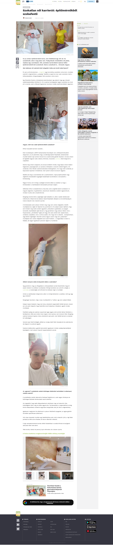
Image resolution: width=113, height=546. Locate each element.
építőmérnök (49, 4)
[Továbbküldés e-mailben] (17, 62)
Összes (86, 23)
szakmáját (26, 290)
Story (51, 521)
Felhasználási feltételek (71, 532)
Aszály (60, 1)
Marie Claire (53, 532)
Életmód (26, 7)
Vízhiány (55, 1)
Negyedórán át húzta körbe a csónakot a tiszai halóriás (85, 83)
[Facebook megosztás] (17, 59)
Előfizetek (91, 1)
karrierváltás (32, 4)
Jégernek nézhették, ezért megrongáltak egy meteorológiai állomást (86, 108)
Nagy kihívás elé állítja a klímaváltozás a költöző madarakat (87, 60)
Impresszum (68, 529)
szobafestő (40, 4)
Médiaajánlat (69, 537)
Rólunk (67, 526)
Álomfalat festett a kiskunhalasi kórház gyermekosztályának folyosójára (54, 488)
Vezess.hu (40, 526)
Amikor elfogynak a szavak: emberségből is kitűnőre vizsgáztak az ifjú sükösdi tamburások (88, 132)
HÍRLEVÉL (67, 524)
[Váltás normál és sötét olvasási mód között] (85, 1)
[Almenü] (23, 1)
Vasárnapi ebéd (67, 1)
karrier (25, 4)
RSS (66, 521)
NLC (51, 526)
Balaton (74, 1)
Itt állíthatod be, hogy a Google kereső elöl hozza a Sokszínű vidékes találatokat (49, 502)
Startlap (40, 521)
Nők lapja (52, 529)
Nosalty (39, 532)
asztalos (57, 158)
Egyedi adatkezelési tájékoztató (73, 534)
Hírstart (40, 524)
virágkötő (41, 72)
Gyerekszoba (53, 524)
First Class (40, 529)
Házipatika (40, 534)
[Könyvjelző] (17, 66)
